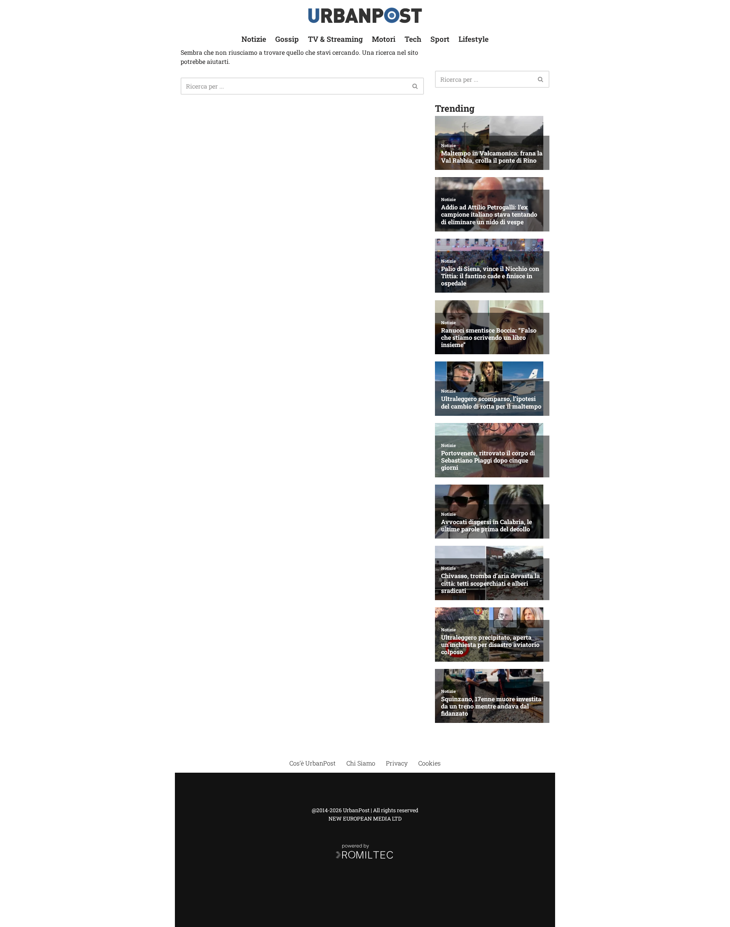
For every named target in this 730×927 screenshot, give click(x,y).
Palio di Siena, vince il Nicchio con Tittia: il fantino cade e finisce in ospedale (490, 276)
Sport (439, 39)
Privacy (397, 763)
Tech (413, 39)
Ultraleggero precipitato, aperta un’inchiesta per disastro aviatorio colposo (490, 645)
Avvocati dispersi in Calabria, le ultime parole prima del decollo (486, 525)
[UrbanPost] (365, 15)
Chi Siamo (360, 763)
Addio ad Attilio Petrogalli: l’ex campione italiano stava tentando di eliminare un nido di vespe (489, 214)
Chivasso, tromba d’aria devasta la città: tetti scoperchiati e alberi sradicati (490, 583)
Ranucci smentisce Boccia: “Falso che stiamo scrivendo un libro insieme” (488, 337)
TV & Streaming (335, 39)
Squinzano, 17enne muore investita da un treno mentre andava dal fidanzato (491, 706)
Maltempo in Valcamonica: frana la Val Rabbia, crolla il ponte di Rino (492, 156)
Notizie (253, 39)
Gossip (287, 39)
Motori (383, 39)
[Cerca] (415, 86)
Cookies (429, 763)
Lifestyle (474, 39)
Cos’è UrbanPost (312, 763)
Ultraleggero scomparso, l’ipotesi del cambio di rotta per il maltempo (491, 402)
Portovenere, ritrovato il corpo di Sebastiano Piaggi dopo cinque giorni (488, 460)
